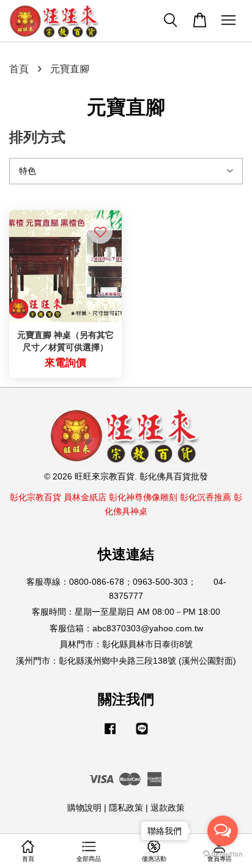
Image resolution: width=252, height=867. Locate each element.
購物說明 (84, 808)
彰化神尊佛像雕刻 (143, 497)
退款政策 (167, 808)
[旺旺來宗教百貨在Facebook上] (110, 734)
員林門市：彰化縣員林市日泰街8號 (126, 644)
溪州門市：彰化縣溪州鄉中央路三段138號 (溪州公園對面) (126, 661)
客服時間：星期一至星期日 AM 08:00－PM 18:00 (126, 612)
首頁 (19, 69)
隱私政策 (126, 808)
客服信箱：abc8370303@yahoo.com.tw (126, 628)
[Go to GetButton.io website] (222, 854)
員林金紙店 (85, 497)
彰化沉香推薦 (205, 497)
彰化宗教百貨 (35, 497)
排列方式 (37, 137)
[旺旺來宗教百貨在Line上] (141, 734)
